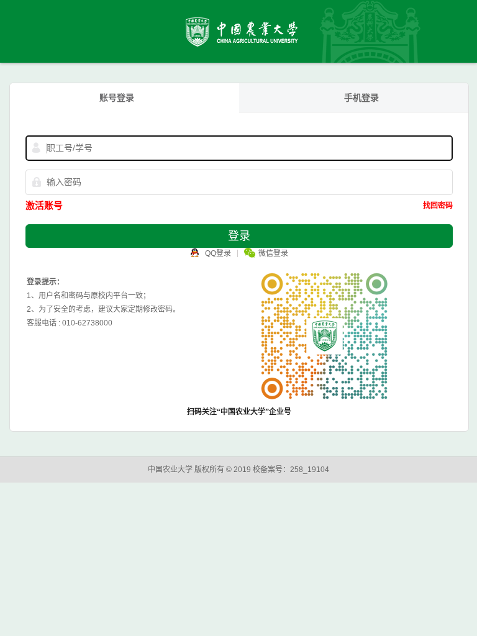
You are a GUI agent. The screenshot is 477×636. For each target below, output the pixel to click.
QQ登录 (218, 253)
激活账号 (44, 205)
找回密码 (438, 205)
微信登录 (273, 253)
